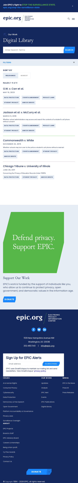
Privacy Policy (8, 457)
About (6, 423)
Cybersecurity (8, 392)
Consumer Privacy (10, 388)
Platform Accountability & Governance (18, 411)
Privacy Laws (8, 416)
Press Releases (68, 392)
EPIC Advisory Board (11, 438)
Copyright (9, 482)
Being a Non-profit (10, 447)
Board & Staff (8, 433)
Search (69, 50)
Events (43, 397)
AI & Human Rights (10, 383)
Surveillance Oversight (11, 420)
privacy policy (40, 371)
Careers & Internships (11, 443)
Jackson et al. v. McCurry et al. (22, 112)
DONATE (36, 471)
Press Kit (66, 388)
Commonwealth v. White (18, 140)
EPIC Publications (47, 402)
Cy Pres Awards (9, 452)
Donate (9, 299)
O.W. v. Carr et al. (13, 88)
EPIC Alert (44, 392)
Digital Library (46, 406)
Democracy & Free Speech (13, 402)
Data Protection (9, 397)
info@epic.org (47, 345)
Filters (7, 62)
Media (66, 378)
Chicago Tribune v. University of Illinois (26, 166)
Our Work (46, 378)
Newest (24, 76)
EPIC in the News (69, 383)
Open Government (10, 406)
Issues (6, 378)
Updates (44, 383)
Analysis (44, 388)
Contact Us (7, 461)
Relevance (10, 76)
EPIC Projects (8, 428)
